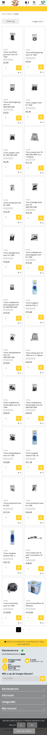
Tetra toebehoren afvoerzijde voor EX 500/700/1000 (34, 404)
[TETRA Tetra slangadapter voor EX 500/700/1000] (12, 337)
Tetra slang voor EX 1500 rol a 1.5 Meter (34, 352)
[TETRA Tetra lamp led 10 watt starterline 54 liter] (34, 537)
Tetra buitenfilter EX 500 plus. (35, 603)
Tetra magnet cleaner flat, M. (32, 453)
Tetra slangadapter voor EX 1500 (12, 453)
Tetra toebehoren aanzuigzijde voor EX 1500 (33, 253)
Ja (21, 725)
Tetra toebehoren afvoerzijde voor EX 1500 (11, 404)
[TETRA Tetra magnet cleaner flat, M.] (34, 437)
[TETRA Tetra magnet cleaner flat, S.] (34, 287)
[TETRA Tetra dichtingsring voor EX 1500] (34, 37)
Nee (32, 725)
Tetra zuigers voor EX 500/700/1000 (11, 152)
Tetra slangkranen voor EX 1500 (11, 252)
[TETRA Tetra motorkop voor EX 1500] (12, 587)
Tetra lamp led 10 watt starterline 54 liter (34, 554)
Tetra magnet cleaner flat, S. (32, 302)
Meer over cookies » (24, 731)
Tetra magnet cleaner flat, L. (9, 553)
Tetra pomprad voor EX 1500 (35, 503)
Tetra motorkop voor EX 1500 (10, 603)
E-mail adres (8, 678)
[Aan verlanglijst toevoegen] (18, 73)
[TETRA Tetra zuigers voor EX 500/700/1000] (12, 137)
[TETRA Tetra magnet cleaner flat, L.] (12, 537)
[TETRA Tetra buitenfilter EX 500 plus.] (34, 587)
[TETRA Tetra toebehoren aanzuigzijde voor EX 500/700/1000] (12, 287)
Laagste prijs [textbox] (37, 21)
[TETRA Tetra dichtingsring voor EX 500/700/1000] (12, 87)
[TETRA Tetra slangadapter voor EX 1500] (12, 437)
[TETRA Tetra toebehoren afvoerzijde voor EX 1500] (12, 387)
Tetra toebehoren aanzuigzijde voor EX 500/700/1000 (11, 303)
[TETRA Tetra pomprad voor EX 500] (12, 487)
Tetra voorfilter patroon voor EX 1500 (10, 53)
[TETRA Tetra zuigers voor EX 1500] (34, 87)
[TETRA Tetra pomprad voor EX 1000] (12, 187)
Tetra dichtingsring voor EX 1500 (34, 52)
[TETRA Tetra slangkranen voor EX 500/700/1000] (34, 187)
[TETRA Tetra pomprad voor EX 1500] (34, 487)
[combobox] (38, 21)
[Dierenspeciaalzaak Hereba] (15, 3)
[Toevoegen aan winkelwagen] (19, 67)
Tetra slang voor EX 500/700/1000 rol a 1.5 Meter (34, 153)
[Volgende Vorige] (28, 629)
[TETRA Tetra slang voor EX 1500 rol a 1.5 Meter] (34, 337)
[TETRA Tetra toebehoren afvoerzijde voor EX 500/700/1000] (34, 387)
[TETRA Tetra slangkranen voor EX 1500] (12, 237)
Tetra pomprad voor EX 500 (12, 503)
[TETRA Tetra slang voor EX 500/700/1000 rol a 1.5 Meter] (34, 137)
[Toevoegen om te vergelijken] (21, 73)
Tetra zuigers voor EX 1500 (34, 102)
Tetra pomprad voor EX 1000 (12, 202)
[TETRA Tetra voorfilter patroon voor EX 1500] (12, 37)
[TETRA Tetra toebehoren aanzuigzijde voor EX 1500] (34, 237)
